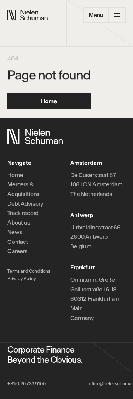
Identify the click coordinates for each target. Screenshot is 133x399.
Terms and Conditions (28, 271)
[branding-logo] (27, 15)
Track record (22, 212)
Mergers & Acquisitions (23, 189)
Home (15, 175)
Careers (17, 251)
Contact (17, 241)
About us (18, 222)
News (14, 232)
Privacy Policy (21, 278)
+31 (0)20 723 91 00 (26, 383)
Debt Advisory (25, 203)
